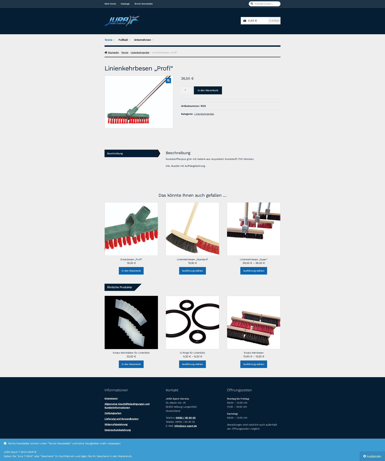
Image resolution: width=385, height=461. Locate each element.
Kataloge (125, 3)
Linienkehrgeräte (140, 52)
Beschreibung (115, 153)
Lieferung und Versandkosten (122, 418)
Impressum (111, 398)
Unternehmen (142, 39)
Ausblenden (374, 456)
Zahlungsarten (113, 413)
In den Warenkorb (208, 90)
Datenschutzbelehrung (118, 429)
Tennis (108, 39)
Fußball (123, 39)
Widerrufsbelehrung (116, 424)
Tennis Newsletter (143, 3)
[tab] (131, 153)
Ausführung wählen (192, 270)
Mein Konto (110, 3)
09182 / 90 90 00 (186, 417)
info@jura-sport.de (185, 425)
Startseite (113, 52)
